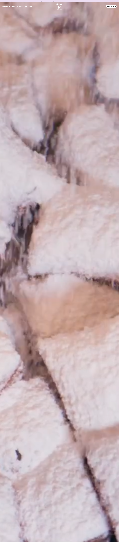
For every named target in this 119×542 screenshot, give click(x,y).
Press (25, 6)
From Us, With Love (16, 6)
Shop (30, 6)
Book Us (5, 6)
